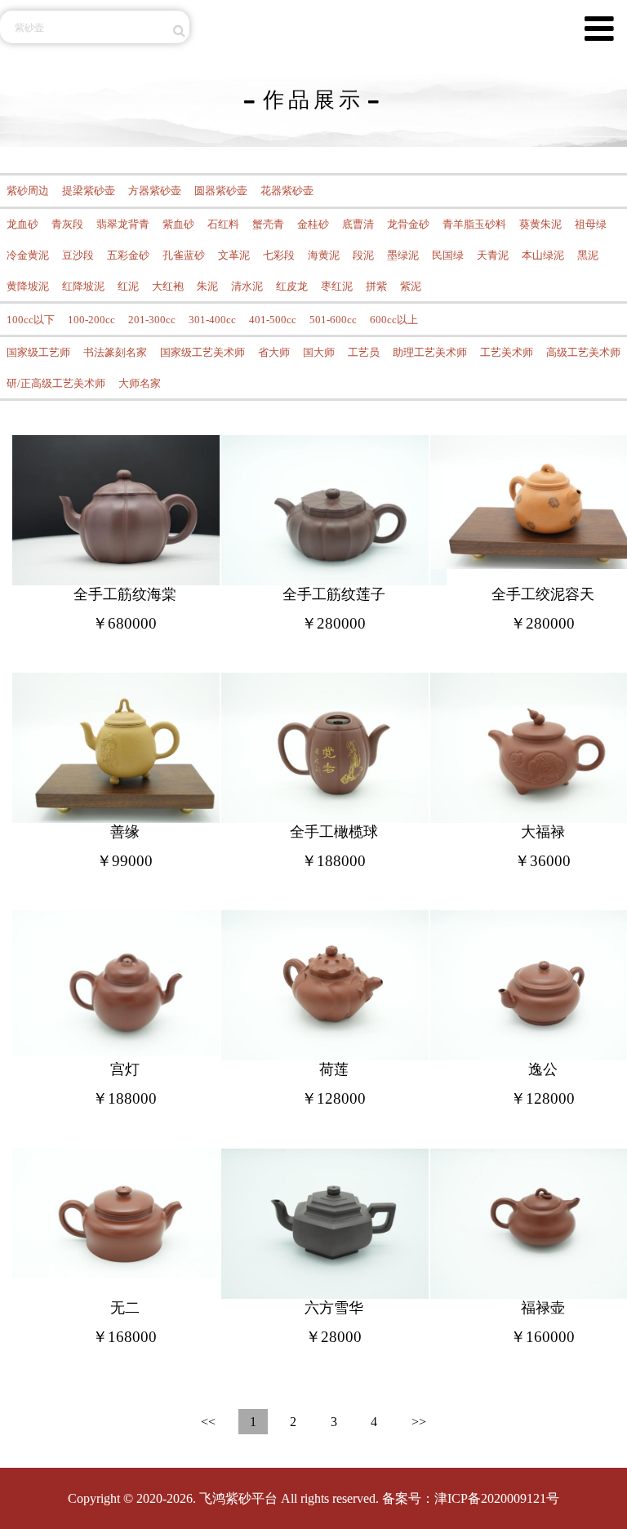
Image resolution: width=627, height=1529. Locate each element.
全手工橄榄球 (334, 832)
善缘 (125, 832)
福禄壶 (543, 1308)
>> (418, 1422)
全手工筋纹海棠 (124, 594)
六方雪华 (334, 1308)
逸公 (543, 1069)
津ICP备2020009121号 (496, 1498)
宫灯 (125, 1069)
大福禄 (543, 832)
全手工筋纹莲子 (333, 594)
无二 (125, 1308)
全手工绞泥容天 (542, 594)
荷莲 (334, 1069)
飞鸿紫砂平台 (238, 1498)
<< (208, 1422)
